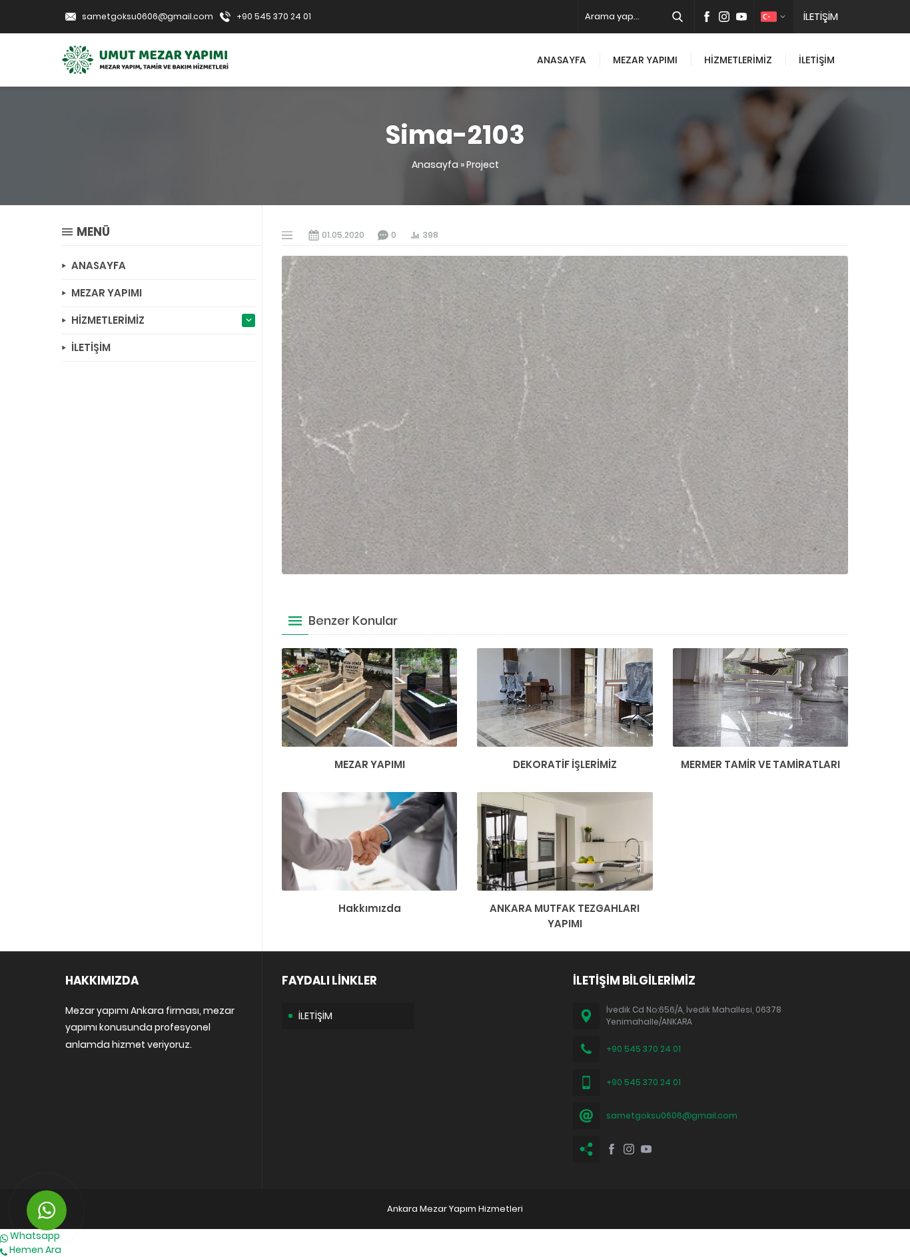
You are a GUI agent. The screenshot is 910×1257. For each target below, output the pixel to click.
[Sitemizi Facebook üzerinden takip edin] (706, 16)
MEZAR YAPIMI (369, 764)
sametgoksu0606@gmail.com (147, 16)
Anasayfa (435, 164)
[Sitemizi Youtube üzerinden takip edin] (741, 16)
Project (482, 164)
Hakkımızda (369, 908)
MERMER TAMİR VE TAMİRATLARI (760, 764)
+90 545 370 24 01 (273, 16)
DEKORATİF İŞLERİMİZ (565, 764)
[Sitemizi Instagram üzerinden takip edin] (724, 16)
